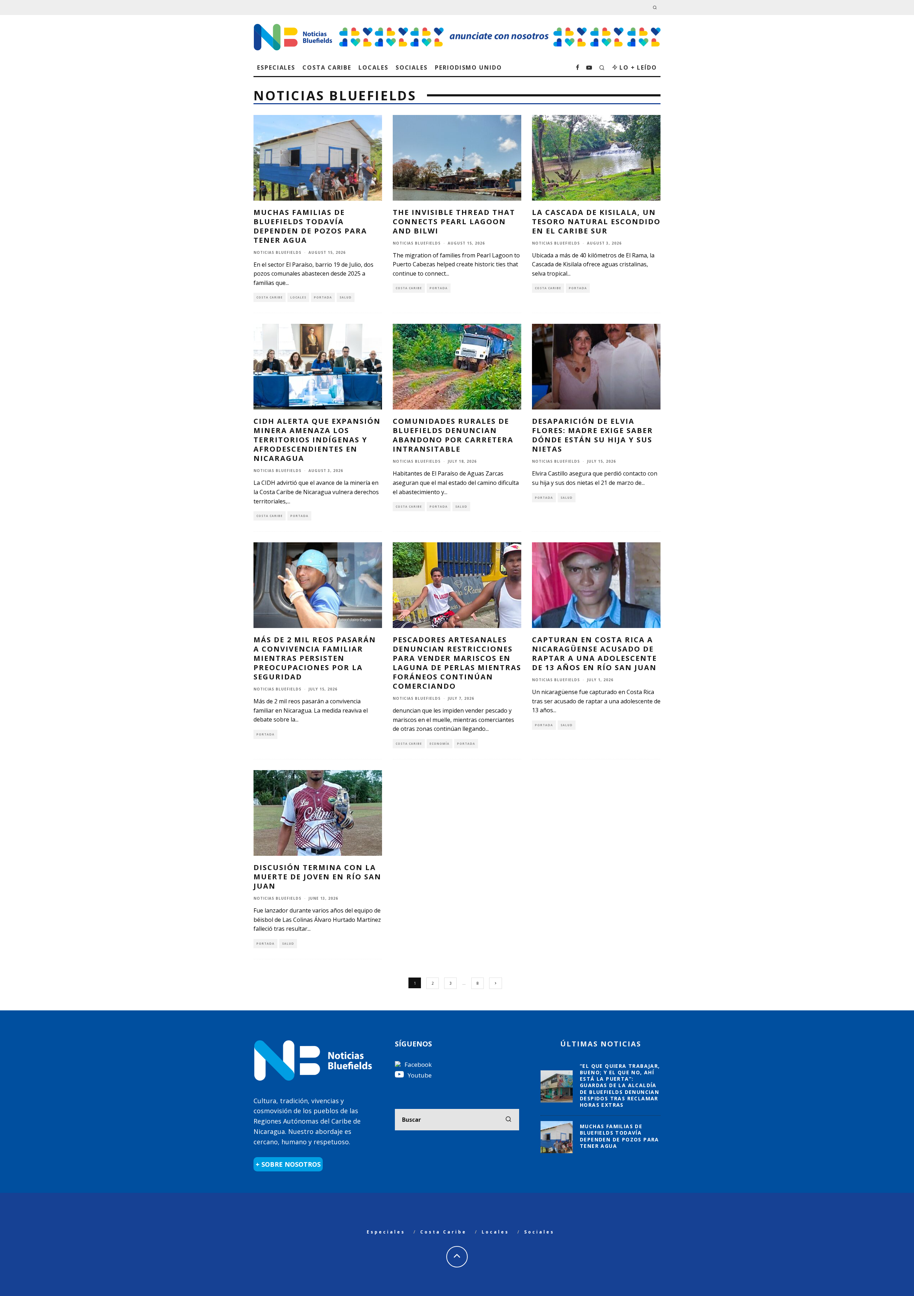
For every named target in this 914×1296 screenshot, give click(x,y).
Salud (346, 297)
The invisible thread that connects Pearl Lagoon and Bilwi (454, 221)
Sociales (412, 67)
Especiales (276, 67)
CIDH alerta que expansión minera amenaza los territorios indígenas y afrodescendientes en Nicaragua (317, 439)
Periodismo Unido (468, 67)
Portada (323, 297)
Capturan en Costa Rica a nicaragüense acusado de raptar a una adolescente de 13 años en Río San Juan (594, 653)
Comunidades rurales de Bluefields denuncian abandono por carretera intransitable (453, 435)
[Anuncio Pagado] (500, 27)
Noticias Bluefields (277, 252)
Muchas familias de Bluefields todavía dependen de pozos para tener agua (310, 226)
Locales (373, 67)
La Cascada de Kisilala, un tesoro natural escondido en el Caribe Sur (596, 221)
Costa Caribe (326, 67)
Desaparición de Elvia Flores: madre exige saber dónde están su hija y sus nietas (592, 435)
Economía (440, 743)
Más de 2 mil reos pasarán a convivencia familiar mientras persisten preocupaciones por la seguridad (314, 658)
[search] (508, 1119)
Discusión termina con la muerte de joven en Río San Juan (317, 877)
